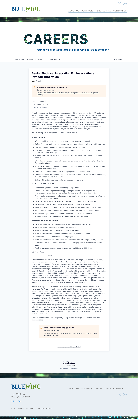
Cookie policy (74, 368)
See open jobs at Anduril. (45, 90)
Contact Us (120, 11)
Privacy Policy (16, 401)
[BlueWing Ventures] (26, 8)
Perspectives (103, 11)
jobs (19, 59)
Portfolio (87, 11)
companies (34, 59)
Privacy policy (64, 368)
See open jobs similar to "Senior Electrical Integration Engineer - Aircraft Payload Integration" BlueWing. (67, 94)
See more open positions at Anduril (69, 347)
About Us (73, 11)
